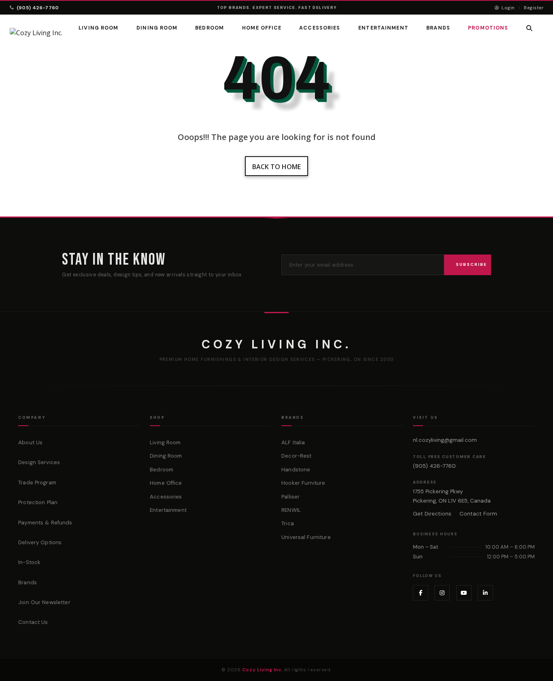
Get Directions (432, 513)
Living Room (98, 28)
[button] (529, 28)
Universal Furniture (306, 537)
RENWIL (291, 510)
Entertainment (383, 28)
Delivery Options (40, 542)
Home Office (261, 28)
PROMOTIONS (488, 28)
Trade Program (37, 482)
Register (533, 8)
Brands (27, 582)
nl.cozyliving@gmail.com (445, 440)
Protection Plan (37, 502)
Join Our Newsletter (44, 602)
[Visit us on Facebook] (420, 592)
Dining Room (156, 28)
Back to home (276, 166)
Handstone (295, 469)
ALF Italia (293, 442)
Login (507, 8)
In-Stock (29, 562)
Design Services (39, 462)
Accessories (320, 28)
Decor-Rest (296, 455)
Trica (287, 523)
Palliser (290, 496)
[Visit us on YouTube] (464, 592)
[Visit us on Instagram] (442, 592)
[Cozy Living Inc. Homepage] (36, 33)
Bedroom (210, 28)
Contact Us (33, 622)
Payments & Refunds (45, 522)
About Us (30, 442)
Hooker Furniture (303, 482)
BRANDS (438, 28)
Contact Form (478, 513)
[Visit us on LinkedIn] (485, 592)
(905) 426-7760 (38, 7)
